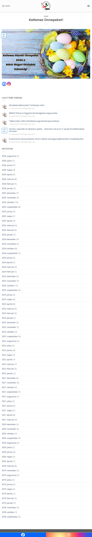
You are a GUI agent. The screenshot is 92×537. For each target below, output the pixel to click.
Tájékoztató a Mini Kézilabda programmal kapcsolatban (34, 121)
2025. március (8, 225)
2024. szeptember (10, 253)
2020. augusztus (9, 442)
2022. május (7, 355)
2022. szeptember (10, 336)
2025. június (7, 211)
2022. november (9, 327)
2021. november (9, 382)
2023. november (9, 281)
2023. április (7, 304)
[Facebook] (4, 84)
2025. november (9, 197)
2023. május (7, 299)
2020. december (9, 424)
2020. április (7, 461)
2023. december (9, 276)
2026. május (7, 170)
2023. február (8, 313)
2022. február (8, 368)
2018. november (9, 507)
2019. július (7, 480)
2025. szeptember (10, 207)
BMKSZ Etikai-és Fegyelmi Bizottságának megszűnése (33, 113)
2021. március (8, 419)
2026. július (7, 160)
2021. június (7, 405)
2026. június (7, 165)
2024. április (7, 262)
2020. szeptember (10, 438)
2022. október (8, 332)
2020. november (9, 429)
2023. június (7, 294)
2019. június (7, 484)
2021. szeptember (10, 392)
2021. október (8, 387)
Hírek (46, 16)
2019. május (7, 489)
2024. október (8, 248)
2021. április (7, 415)
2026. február (8, 184)
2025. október (8, 202)
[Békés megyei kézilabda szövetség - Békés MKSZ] (46, 6)
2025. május (7, 216)
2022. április (7, 359)
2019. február (8, 498)
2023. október (8, 285)
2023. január (7, 318)
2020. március (8, 466)
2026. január (7, 188)
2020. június (7, 452)
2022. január (7, 373)
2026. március (8, 179)
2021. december (9, 378)
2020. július (7, 447)
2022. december (9, 322)
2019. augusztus (9, 475)
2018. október (8, 512)
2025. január (7, 234)
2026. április (7, 174)
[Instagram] (9, 84)
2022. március (8, 364)
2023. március (8, 308)
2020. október (8, 433)
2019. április (7, 493)
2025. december (9, 193)
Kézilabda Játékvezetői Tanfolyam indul (26, 105)
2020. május (7, 456)
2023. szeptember (10, 290)
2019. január (7, 503)
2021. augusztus (9, 396)
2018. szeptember (10, 516)
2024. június (7, 257)
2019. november (9, 470)
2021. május (7, 410)
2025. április (7, 220)
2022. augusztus (9, 341)
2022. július (7, 345)
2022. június (7, 350)
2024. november (9, 244)
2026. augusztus (9, 156)
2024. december (9, 239)
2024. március (8, 267)
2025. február (8, 230)
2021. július (7, 401)
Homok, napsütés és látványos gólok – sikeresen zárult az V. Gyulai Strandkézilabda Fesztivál (46, 130)
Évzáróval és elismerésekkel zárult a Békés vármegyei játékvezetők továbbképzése (46, 139)
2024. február (8, 271)
